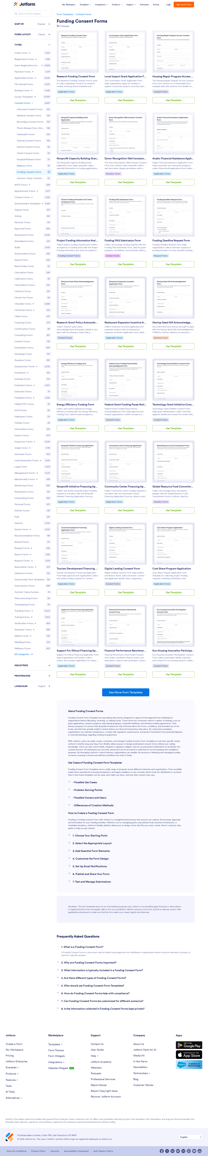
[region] (32, 355)
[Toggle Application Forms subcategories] (35, 77)
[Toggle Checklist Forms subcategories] (33, 303)
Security (54, 1151)
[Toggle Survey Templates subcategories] (35, 96)
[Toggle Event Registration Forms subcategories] (42, 65)
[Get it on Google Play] (189, 1045)
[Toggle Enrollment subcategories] (27, 372)
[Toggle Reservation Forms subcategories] (35, 566)
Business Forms (161, 337)
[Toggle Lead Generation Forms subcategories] (40, 460)
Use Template (78, 100)
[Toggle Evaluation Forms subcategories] (34, 385)
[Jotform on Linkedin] (173, 1151)
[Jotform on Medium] (178, 1151)
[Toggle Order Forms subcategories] (29, 52)
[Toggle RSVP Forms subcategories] (29, 184)
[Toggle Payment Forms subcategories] (32, 71)
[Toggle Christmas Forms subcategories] (33, 310)
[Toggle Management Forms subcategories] (37, 472)
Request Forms (161, 255)
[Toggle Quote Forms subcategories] (30, 529)
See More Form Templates (125, 692)
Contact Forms (113, 255)
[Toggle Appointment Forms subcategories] (37, 191)
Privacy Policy (38, 1151)
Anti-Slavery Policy (103, 1151)
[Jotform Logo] (24, 4)
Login (168, 4)
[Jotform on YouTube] (194, 1151)
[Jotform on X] (167, 1151)
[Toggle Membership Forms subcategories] (36, 479)
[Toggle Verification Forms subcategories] (35, 623)
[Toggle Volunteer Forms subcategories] (33, 629)
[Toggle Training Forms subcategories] (31, 617)
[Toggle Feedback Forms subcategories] (33, 397)
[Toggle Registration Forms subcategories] (35, 59)
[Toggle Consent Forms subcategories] (32, 103)
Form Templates (65, 14)
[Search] (16, 14)
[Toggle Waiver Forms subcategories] (30, 635)
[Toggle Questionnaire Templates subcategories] (42, 203)
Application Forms (66, 91)
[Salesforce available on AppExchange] (189, 1064)
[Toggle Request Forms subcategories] (31, 560)
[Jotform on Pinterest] (189, 1151)
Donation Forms (113, 173)
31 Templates (64, 26)
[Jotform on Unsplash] (200, 1151)
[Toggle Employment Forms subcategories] (36, 366)
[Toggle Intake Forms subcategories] (29, 447)
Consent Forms (83, 14)
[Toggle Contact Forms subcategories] (31, 197)
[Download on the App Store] (189, 1054)
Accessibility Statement (76, 1151)
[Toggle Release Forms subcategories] (31, 548)
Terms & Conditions (16, 1151)
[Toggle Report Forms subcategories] (30, 554)
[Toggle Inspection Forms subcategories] (34, 441)
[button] (32, 24)
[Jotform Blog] (183, 1151)
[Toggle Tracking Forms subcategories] (32, 610)
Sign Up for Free (184, 4)
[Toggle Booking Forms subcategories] (31, 90)
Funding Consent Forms (82, 21)
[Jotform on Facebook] (162, 1151)
